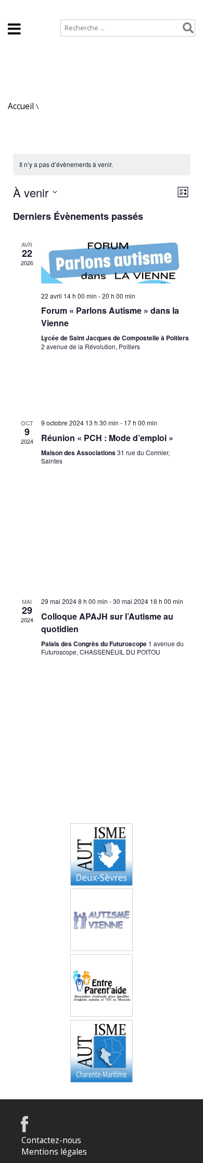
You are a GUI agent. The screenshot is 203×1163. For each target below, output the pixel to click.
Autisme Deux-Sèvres (101, 844)
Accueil (21, 9)
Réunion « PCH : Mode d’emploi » (107, 438)
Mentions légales (54, 1151)
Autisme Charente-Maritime (101, 1040)
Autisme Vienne (101, 903)
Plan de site (71, 9)
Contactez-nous (51, 1140)
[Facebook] (24, 1129)
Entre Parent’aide (101, 969)
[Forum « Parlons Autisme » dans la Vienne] (116, 261)
